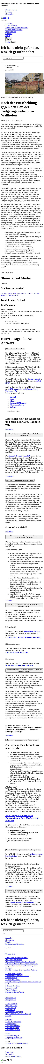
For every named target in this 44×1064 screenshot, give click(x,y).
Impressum (9, 1052)
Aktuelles (8, 24)
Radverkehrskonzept (12, 980)
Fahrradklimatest (11, 978)
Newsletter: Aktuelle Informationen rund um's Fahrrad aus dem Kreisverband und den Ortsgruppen (24, 891)
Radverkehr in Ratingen (13, 30)
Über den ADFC (11, 1006)
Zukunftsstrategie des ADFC (19, 456)
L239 (7, 984)
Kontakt (8, 1016)
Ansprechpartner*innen (13, 1038)
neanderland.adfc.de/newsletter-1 (22, 902)
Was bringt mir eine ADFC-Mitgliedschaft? (20, 480)
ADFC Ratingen (11, 26)
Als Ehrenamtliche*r (12, 1026)
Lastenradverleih (11, 988)
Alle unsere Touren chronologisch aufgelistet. (21, 964)
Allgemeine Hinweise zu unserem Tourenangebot (22, 740)
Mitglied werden (11, 10)
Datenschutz (9, 1054)
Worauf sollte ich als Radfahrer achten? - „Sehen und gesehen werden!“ (24, 670)
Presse (7, 36)
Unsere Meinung (11, 990)
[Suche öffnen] (4, 20)
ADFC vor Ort (10, 1008)
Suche (7, 42)
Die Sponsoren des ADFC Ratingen (18, 1014)
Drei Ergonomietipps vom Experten (19, 665)
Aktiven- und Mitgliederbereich (16, 1043)
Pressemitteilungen (12, 1036)
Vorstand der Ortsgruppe (14, 1012)
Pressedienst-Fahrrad (32, 631)
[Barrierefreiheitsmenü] (2, 20)
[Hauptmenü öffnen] (6, 20)
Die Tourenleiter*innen (13, 960)
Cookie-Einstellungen (13, 1056)
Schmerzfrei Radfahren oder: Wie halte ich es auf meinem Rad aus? (24, 605)
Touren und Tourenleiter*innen (16, 28)
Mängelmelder (10, 32)
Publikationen (10, 1010)
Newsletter (9, 14)
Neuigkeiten (9, 940)
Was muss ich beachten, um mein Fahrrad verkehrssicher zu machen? (24, 536)
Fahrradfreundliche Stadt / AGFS (17, 976)
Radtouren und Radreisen (14, 944)
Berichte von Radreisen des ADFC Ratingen (21, 970)
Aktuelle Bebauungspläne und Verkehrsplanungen (23, 982)
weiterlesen (9, 430)
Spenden (8, 12)
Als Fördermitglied (12, 1028)
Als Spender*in (10, 1024)
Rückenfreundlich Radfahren (16, 652)
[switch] (18, 66)
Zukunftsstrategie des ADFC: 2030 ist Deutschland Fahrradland (24, 434)
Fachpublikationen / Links (14, 992)
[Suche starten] (4, 933)
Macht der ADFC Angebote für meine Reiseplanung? (23, 850)
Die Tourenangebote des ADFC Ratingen (20, 962)
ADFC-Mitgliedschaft (13, 1022)
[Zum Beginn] (2, 1062)
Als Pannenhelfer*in (12, 1030)
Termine (8, 942)
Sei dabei (8, 34)
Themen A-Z (10, 954)
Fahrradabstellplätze (12, 986)
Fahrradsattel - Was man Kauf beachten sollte (22, 637)
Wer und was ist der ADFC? (15, 349)
